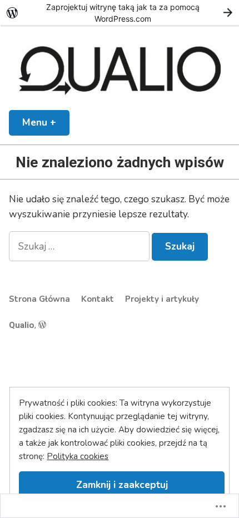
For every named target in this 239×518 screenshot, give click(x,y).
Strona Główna (39, 299)
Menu (45, 122)
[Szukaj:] (80, 246)
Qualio (21, 325)
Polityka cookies (77, 456)
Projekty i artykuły (162, 299)
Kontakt (97, 299)
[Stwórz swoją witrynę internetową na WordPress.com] (119, 12)
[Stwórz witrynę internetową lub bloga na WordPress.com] (42, 325)
